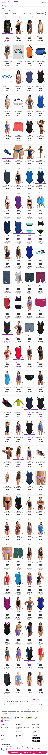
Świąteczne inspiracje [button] (25, 17)
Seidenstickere (17, 709)
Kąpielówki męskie (33, 704)
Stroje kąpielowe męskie (14, 704)
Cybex (19, 701)
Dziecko (2, 739)
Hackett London (5, 713)
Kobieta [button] (13, 17)
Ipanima (33, 711)
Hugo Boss (13, 701)
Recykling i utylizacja (35, 730)
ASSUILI (26, 709)
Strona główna (3, 736)
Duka (3, 701)
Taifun (22, 709)
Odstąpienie (34, 731)
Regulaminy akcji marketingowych (22, 727)
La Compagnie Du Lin (12, 711)
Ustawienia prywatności (20, 730)
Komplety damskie (27, 711)
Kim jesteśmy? (3, 726)
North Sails (12, 709)
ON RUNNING (11, 713)
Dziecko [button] (17, 17)
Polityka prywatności (20, 728)
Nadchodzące (18, 738)
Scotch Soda (25, 701)
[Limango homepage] (5, 1)
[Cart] (11, 31)
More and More (12, 706)
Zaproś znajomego (4, 727)
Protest (18, 711)
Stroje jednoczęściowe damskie (29, 706)
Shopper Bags (29, 701)
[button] (6, 13)
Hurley (7, 704)
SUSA (3, 706)
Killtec (22, 711)
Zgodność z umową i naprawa (37, 732)
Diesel (21, 701)
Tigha (16, 701)
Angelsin (3, 704)
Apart (43, 704)
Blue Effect (36, 709)
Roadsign (30, 709)
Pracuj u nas (3, 728)
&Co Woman (4, 711)
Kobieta (2, 740)
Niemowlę (3, 738)
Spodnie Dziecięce (35, 701)
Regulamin (18, 726)
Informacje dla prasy (4, 730)
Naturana (7, 706)
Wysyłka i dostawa (35, 726)
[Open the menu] (2, 5)
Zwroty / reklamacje (35, 727)
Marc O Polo (9, 701)
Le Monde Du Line (5, 709)
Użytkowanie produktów (36, 728)
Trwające (17, 736)
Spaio (37, 711)
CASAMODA (38, 706)
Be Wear (39, 704)
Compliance (18, 731)
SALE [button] (3, 17)
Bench (40, 709)
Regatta (5, 701)
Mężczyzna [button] (8, 17)
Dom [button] (31, 17)
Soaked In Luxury (20, 706)
